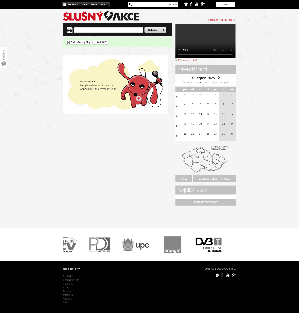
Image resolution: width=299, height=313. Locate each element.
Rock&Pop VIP (228, 19)
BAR (103, 4)
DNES (184, 178)
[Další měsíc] (218, 78)
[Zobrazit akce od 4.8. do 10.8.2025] (177, 106)
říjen (214, 82)
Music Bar (69, 294)
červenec (188, 82)
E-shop (67, 291)
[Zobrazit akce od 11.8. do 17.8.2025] (177, 116)
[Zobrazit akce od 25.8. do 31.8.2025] (177, 135)
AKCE (84, 4)
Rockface (213, 19)
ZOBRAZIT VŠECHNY (206, 202)
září (207, 82)
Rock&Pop (68, 276)
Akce (65, 287)
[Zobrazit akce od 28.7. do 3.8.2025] (177, 96)
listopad (224, 82)
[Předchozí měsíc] (192, 78)
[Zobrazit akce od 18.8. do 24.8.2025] (177, 126)
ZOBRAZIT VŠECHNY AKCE (214, 178)
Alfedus (67, 298)
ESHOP (94, 4)
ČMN (66, 302)
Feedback (3, 53)
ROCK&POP (73, 4)
